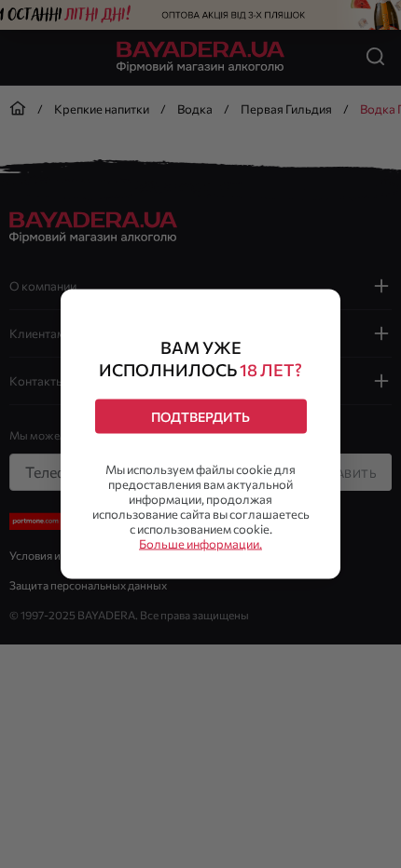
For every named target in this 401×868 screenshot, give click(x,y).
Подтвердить (200, 417)
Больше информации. (200, 543)
